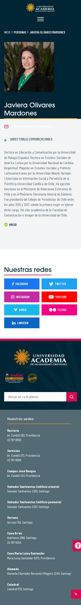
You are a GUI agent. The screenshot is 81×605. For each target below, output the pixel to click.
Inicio (7, 32)
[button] (77, 545)
